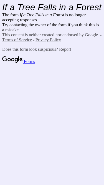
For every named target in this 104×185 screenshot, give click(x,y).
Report (65, 49)
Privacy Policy (48, 39)
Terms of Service (17, 39)
